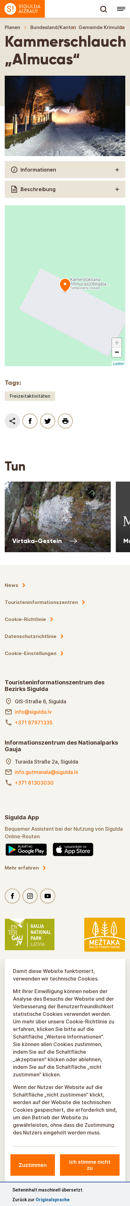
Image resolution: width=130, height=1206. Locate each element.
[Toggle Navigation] (121, 9)
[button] (116, 343)
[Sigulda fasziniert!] (56, 9)
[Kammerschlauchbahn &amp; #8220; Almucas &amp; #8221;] (65, 285)
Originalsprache (52, 1199)
